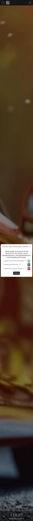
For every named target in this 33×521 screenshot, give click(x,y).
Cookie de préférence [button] (11, 264)
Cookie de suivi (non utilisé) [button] (12, 268)
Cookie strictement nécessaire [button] (14, 261)
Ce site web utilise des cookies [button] (15, 247)
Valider (16, 273)
